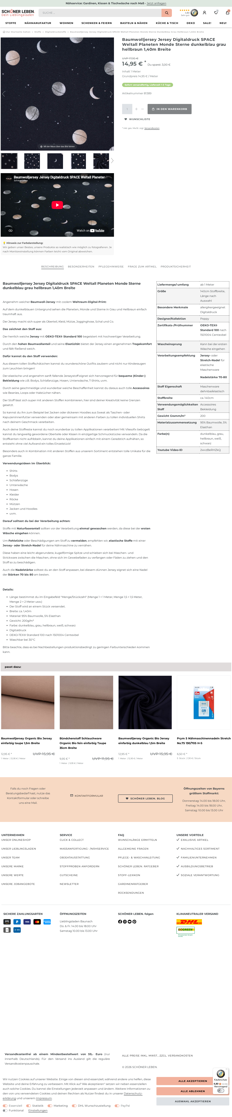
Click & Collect (72, 839)
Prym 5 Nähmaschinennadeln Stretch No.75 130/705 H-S (204, 741)
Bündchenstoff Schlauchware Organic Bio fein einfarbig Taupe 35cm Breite (83, 743)
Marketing (61, 1105)
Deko (191, 23)
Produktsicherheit (176, 266)
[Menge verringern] (142, 109)
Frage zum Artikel (142, 266)
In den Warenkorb (172, 109)
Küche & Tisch (167, 23)
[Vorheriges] (3, 94)
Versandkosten (151, 128)
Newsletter (69, 884)
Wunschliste (139, 119)
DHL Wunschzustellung (94, 1105)
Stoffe (10, 23)
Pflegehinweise (111, 266)
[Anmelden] (204, 13)
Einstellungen (38, 1110)
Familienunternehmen (199, 857)
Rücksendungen (131, 892)
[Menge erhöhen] (136, 109)
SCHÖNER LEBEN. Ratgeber (138, 866)
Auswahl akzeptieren (193, 1101)
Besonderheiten (81, 266)
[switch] (220, 1091)
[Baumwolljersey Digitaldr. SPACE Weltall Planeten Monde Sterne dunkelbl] (9, 161)
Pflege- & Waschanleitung (139, 857)
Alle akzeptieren (193, 1081)
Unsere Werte (12, 875)
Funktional (16, 1110)
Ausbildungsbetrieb (197, 866)
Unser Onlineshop (16, 839)
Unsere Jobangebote (18, 884)
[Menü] (227, 1070)
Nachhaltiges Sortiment (200, 848)
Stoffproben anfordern (80, 866)
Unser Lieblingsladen (18, 848)
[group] (27, 702)
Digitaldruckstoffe (55, 32)
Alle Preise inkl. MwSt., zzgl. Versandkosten (157, 1055)
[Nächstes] (111, 94)
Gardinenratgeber (133, 884)
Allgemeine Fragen (133, 848)
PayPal (125, 1105)
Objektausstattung (75, 857)
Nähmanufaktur (38, 23)
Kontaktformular (89, 795)
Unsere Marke (12, 866)
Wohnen (66, 23)
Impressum (44, 1098)
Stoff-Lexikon (129, 875)
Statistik (37, 1105)
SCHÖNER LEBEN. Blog (147, 798)
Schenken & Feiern (97, 23)
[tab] (52, 266)
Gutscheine (69, 875)
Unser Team (10, 857)
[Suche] (167, 13)
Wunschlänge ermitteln (137, 839)
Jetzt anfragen (156, 3)
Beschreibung (52, 266)
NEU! (223, 23)
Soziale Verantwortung (200, 875)
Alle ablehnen (193, 1091)
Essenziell (15, 1105)
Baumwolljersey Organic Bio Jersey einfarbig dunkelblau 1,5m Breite (143, 741)
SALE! (207, 23)
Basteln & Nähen (134, 23)
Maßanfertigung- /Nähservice (84, 848)
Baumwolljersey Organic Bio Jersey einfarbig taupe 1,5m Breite (26, 741)
